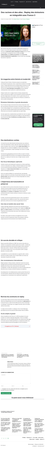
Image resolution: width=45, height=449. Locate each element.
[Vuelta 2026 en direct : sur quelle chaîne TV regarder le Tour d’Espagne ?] (42, 66)
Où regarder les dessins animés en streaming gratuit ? (27, 419)
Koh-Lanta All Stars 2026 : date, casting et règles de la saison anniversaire (39, 425)
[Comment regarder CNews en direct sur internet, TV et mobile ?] (37, 37)
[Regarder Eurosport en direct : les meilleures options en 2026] (40, 40)
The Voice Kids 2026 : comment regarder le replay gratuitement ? (5, 419)
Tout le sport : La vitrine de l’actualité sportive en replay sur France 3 (23, 356)
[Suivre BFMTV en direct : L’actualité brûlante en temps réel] (34, 37)
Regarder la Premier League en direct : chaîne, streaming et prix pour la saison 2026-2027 (36, 78)
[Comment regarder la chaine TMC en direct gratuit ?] (43, 33)
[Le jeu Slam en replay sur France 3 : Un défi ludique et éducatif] (7, 405)
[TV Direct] (5, 4)
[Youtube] (8, 438)
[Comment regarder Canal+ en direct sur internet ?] (43, 30)
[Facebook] (2, 438)
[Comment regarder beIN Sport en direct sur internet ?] (34, 40)
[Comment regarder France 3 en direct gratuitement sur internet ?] (40, 30)
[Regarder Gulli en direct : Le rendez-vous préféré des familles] (43, 37)
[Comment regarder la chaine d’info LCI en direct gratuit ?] (40, 37)
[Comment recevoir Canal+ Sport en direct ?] (37, 40)
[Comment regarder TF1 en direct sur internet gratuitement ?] (34, 30)
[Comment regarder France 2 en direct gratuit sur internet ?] (37, 30)
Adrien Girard (16, 19)
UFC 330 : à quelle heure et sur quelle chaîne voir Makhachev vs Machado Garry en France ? (27, 430)
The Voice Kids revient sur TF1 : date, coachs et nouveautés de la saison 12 (38, 58)
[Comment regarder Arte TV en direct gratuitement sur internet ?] (37, 33)
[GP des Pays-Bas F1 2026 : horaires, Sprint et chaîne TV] (42, 83)
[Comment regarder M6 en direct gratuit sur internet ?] (34, 33)
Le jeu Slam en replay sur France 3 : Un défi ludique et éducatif (7, 412)
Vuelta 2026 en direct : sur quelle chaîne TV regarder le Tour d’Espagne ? (36, 66)
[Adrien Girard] (3, 364)
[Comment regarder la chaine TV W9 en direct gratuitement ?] (40, 33)
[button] (40, 8)
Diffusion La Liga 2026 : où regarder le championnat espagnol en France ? (36, 72)
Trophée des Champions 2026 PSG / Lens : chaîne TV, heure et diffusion (39, 420)
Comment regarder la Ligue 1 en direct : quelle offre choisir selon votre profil (27, 424)
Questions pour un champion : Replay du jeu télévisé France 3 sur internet (7, 356)
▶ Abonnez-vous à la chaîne (38, 125)
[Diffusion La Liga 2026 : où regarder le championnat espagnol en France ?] (42, 71)
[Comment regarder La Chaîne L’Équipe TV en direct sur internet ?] (43, 40)
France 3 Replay (26, 19)
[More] (37, 348)
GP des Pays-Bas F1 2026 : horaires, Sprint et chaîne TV (36, 83)
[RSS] (4, 438)
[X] (6, 438)
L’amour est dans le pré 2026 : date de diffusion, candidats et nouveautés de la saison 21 (39, 430)
